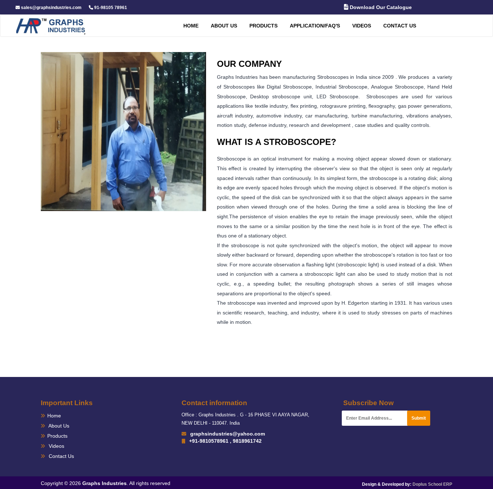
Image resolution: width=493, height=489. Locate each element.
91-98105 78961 (110, 7)
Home (190, 26)
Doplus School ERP (432, 484)
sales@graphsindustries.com (51, 7)
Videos (55, 446)
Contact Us (399, 26)
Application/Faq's (315, 26)
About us (224, 26)
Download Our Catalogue (380, 7)
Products (263, 26)
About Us (58, 426)
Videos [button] (361, 26)
